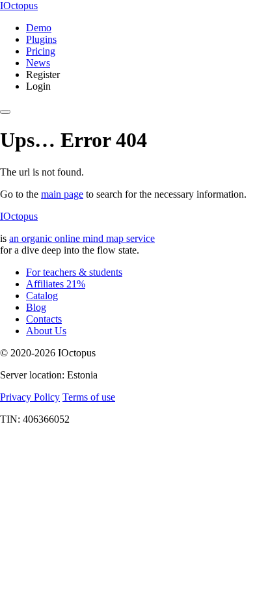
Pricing (40, 51)
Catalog (42, 295)
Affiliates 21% (55, 283)
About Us (46, 330)
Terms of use (88, 397)
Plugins (41, 39)
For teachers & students (74, 272)
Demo (38, 27)
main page (62, 194)
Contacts (44, 318)
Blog (36, 307)
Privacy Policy (30, 397)
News (38, 62)
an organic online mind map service (82, 238)
